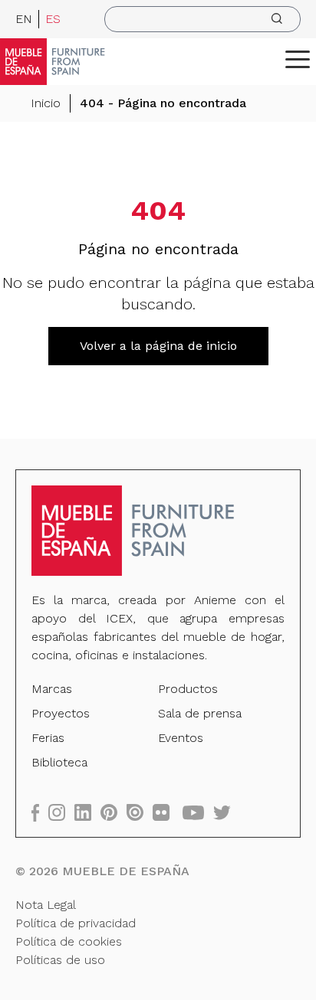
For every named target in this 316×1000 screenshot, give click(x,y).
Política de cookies (68, 941)
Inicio (46, 103)
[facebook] (39, 812)
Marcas (51, 688)
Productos (188, 688)
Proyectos (60, 713)
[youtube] (198, 812)
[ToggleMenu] (297, 59)
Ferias (47, 737)
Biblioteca (59, 762)
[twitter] (226, 812)
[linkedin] (87, 812)
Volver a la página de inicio (158, 345)
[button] (297, 59)
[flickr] (166, 812)
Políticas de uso (60, 960)
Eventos (180, 737)
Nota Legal (45, 904)
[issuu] (140, 812)
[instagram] (61, 812)
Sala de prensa (200, 713)
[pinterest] (113, 812)
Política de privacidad (75, 923)
